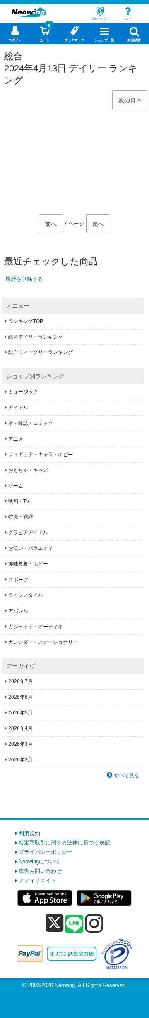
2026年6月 (20, 697)
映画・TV (18, 501)
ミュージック (23, 392)
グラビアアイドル (28, 532)
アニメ (15, 439)
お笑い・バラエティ (30, 548)
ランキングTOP (25, 321)
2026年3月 (20, 744)
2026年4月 (20, 728)
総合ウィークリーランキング (40, 352)
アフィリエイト (37, 880)
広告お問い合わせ (40, 871)
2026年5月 (20, 713)
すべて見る (126, 775)
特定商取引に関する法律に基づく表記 (64, 842)
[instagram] (94, 923)
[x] (54, 923)
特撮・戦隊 (20, 517)
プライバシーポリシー (45, 852)
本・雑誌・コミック (30, 423)
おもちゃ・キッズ (28, 470)
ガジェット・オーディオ (35, 626)
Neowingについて (39, 861)
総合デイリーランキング (35, 337)
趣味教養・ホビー (28, 564)
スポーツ (18, 579)
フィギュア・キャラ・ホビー (40, 454)
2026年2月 (20, 760)
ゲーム (15, 486)
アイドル (18, 407)
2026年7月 (20, 681)
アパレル (18, 611)
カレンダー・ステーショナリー (43, 642)
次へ (98, 224)
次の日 (127, 100)
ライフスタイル (25, 595)
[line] (74, 924)
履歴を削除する (24, 279)
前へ (51, 224)
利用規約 (29, 833)
